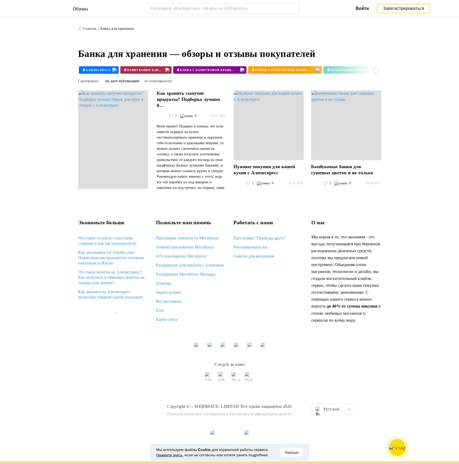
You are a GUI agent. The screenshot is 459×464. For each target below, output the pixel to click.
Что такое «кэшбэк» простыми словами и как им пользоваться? (107, 241)
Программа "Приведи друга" (259, 238)
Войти (362, 8)
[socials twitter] (236, 379)
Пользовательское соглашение (196, 414)
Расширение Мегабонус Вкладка (185, 274)
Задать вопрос (168, 292)
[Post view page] (113, 139)
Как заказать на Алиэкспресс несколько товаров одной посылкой (110, 294)
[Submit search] (293, 8)
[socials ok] (223, 379)
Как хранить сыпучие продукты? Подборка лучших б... (188, 99)
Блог (160, 310)
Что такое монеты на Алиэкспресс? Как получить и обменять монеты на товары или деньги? (111, 277)
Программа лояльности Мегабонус (187, 238)
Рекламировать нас (250, 247)
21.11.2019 (295, 183)
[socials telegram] (249, 379)
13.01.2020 (218, 116)
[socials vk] (209, 379)
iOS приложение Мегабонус (181, 256)
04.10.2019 (373, 183)
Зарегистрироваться (403, 8)
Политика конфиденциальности (261, 414)
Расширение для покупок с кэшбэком (190, 265)
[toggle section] (116, 313)
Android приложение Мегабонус (185, 247)
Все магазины (168, 301)
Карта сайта (166, 319)
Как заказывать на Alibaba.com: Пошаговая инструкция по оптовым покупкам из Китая (111, 257)
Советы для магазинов (253, 256)
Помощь (163, 283)
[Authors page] (162, 116)
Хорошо (292, 452)
